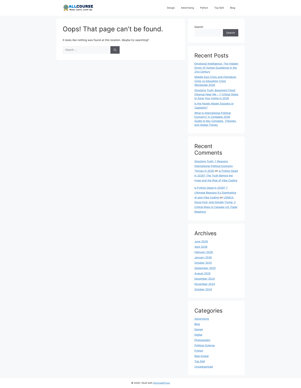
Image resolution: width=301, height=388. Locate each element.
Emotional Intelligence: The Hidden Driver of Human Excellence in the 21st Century (216, 67)
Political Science (204, 345)
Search (198, 26)
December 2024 (204, 278)
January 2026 (203, 257)
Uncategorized (203, 366)
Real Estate (201, 356)
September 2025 (205, 268)
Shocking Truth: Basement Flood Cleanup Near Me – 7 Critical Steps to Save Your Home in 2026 (216, 94)
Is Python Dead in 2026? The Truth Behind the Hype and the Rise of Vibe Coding (216, 175)
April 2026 (200, 246)
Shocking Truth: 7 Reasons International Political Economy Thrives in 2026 (213, 166)
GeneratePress (161, 382)
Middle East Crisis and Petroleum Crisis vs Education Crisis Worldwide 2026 (215, 81)
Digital (198, 334)
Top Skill (219, 7)
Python (204, 7)
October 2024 (203, 289)
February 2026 (203, 252)
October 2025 (203, 262)
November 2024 (204, 284)
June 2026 (201, 241)
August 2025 (202, 273)
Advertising (187, 7)
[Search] (115, 50)
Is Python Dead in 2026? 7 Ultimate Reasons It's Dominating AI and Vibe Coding (215, 192)
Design (171, 7)
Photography (202, 340)
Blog (232, 7)
